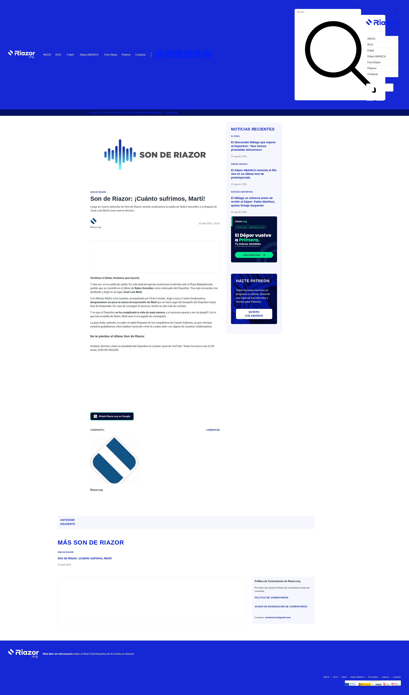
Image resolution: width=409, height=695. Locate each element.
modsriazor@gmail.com (278, 617)
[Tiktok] (198, 54)
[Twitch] (169, 54)
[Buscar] (340, 57)
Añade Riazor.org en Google (114, 416)
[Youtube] (159, 54)
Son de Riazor (98, 192)
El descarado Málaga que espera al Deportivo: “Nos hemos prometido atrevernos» (253, 146)
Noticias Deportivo (242, 192)
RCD (58, 54)
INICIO (47, 54)
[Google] (397, 653)
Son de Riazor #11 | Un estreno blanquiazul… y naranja (140, 112)
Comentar (213, 430)
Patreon (126, 54)
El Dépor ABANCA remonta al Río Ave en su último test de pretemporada (254, 174)
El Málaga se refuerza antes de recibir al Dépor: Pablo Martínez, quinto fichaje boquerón (253, 201)
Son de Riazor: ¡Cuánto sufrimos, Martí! (85, 558)
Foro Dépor (110, 54)
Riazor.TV (94, 113)
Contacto (140, 54)
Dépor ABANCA (89, 54)
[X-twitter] (188, 54)
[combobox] (311, 12)
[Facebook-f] (207, 54)
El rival (235, 136)
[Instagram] (179, 54)
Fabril (70, 54)
